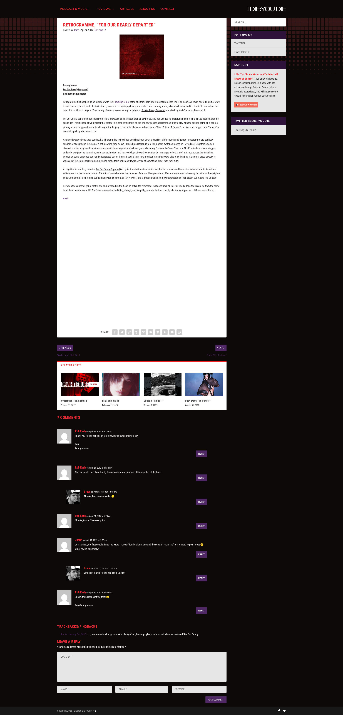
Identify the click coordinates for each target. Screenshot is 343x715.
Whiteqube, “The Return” (74, 400)
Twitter (240, 43)
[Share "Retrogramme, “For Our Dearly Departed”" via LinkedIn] (150, 332)
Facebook (241, 52)
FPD (94, 710)
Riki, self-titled (110, 400)
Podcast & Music (73, 9)
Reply (201, 453)
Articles (127, 9)
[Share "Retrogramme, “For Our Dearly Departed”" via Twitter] (122, 332)
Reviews (103, 9)
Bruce (76, 30)
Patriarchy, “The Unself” (198, 400)
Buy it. (66, 198)
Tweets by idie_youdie (245, 130)
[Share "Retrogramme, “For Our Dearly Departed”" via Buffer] (157, 332)
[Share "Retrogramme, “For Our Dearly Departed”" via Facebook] (114, 332)
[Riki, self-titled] (121, 384)
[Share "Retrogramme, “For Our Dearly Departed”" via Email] (172, 332)
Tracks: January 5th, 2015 (73, 634)
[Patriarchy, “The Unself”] (204, 384)
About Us (147, 9)
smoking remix (122, 102)
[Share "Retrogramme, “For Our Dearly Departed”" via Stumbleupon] (164, 332)
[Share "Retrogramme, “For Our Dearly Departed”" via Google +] (129, 332)
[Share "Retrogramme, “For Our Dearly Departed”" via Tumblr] (136, 332)
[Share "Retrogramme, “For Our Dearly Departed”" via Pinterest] (143, 332)
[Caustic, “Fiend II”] (163, 384)
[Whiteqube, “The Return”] (80, 384)
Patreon (256, 87)
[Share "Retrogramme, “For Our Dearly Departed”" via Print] (179, 332)
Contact (167, 9)
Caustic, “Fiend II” (153, 400)
